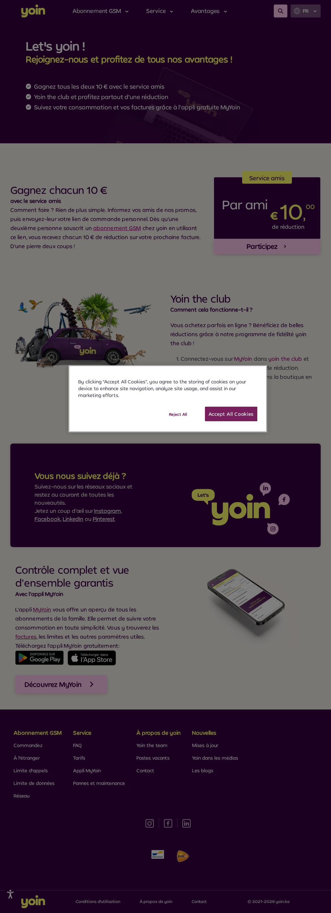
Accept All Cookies (231, 414)
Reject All (178, 414)
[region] (168, 399)
